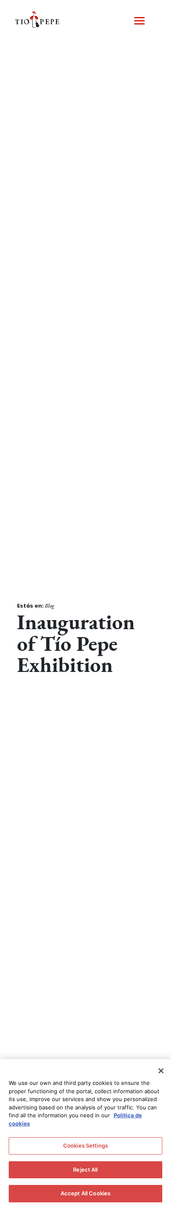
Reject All (85, 1169)
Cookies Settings (85, 1145)
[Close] (161, 1071)
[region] (85, 1134)
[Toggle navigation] (139, 20)
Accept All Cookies (85, 1193)
